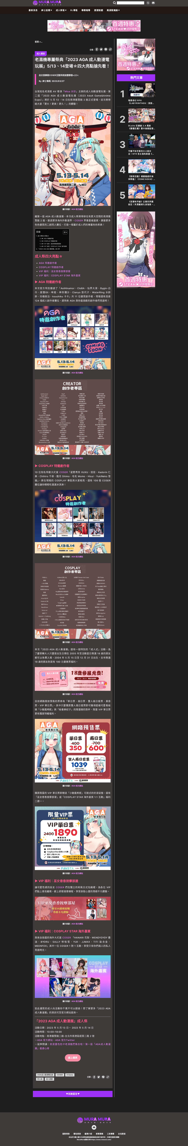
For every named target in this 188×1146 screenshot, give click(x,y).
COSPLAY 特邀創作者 (51, 267)
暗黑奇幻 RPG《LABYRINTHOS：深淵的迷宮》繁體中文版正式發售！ (141, 102)
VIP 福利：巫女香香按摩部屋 (54, 271)
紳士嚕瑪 (46, 81)
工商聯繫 (110, 1134)
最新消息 (33, 10)
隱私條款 (77, 1134)
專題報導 (85, 10)
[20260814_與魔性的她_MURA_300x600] (136, 287)
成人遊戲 (49, 1079)
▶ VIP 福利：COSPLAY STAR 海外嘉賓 (54, 246)
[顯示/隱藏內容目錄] (64, 232)
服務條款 (66, 1134)
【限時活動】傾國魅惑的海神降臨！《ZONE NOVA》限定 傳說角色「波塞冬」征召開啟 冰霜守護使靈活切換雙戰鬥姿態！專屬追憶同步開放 (141, 178)
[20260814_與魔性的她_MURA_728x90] (94, 30)
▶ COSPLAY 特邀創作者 (49, 241)
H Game (70, 1075)
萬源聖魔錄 (112, 10)
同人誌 (39, 1079)
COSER (79, 220)
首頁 (37, 41)
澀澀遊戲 (98, 10)
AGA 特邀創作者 (48, 263)
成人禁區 (60, 10)
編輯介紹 (88, 1134)
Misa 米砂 (70, 91)
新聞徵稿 (99, 1134)
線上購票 (72, 1057)
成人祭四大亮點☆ (43, 236)
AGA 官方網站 (77, 209)
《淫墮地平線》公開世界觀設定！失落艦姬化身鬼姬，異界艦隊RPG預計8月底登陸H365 (141, 203)
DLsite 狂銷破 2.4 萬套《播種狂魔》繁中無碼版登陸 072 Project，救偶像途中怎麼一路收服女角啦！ (141, 127)
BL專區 (74, 10)
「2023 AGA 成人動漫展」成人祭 (49, 249)
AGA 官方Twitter (65, 1040)
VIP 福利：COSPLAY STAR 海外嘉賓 (60, 275)
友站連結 (122, 1134)
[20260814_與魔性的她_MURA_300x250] (136, 70)
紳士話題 (45, 10)
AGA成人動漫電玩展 (45, 1075)
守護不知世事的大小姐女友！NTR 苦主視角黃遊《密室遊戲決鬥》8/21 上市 (141, 152)
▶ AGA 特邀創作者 (48, 238)
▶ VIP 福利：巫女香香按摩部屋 (51, 243)
